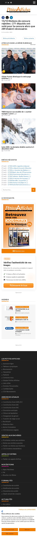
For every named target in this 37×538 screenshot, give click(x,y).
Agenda (5, 299)
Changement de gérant (10, 416)
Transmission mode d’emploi (22, 330)
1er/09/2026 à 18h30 (22, 306)
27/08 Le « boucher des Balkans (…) (19, 170)
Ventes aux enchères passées (13, 443)
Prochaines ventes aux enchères (14, 440)
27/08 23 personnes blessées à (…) (19, 174)
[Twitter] (3, 3)
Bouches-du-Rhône (9, 475)
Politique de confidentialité (27, 509)
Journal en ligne (8, 364)
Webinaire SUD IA (21, 319)
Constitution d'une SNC (11, 407)
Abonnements (7, 369)
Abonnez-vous (19, 251)
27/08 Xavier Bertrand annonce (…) (19, 184)
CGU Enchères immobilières (12, 449)
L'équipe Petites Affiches (11, 380)
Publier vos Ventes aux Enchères (14, 446)
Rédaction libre (8, 424)
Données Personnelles (10, 386)
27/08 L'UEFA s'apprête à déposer (18, 166)
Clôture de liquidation (10, 413)
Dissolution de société (10, 491)
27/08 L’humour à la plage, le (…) (18, 182)
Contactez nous (8, 377)
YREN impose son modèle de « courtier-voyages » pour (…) (17, 113)
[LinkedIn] (8, 3)
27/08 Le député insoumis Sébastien (19, 168)
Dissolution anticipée (10, 410)
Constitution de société (11, 485)
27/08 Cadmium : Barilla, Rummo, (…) (19, 176)
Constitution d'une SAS (10, 405)
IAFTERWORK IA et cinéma (22, 310)
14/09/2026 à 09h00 (22, 327)
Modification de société (11, 488)
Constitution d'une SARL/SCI (13, 402)
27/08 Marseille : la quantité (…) (18, 180)
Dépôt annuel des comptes (12, 494)
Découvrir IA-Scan (19, 285)
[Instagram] (11, 3)
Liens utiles (7, 383)
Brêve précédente (9, 38)
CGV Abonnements (9, 391)
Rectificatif (7, 421)
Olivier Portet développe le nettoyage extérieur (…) (16, 77)
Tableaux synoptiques (10, 366)
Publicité (6, 375)
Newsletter (7, 372)
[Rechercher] (33, 190)
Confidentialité (8, 389)
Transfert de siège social (11, 419)
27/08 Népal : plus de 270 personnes (19, 172)
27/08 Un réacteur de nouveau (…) (19, 178)
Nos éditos (6, 504)
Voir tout (33, 44)
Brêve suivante (29, 38)
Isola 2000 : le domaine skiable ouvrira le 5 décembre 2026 (18, 148)
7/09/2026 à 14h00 (22, 317)
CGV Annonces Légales (11, 430)
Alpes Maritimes (8, 469)
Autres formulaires (9, 427)
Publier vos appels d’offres (12, 459)
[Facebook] (6, 3)
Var (4, 472)
